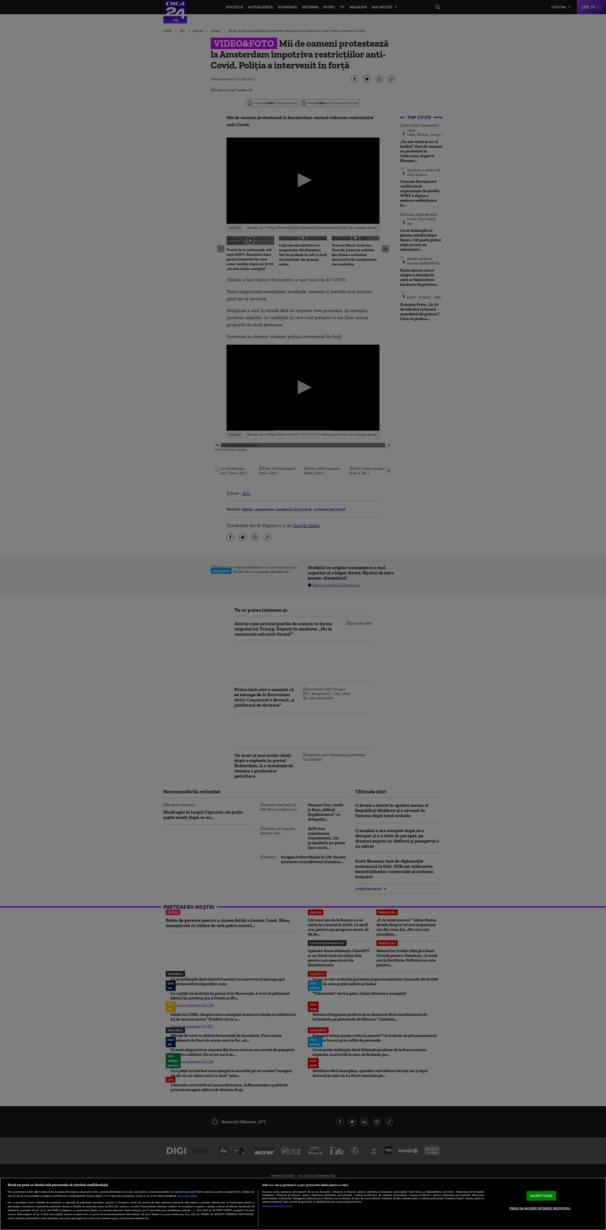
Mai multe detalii (187, 1195)
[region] (303, 1204)
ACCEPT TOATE (541, 1196)
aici (193, 1210)
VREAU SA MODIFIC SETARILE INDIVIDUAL (539, 1208)
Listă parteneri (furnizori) (277, 1206)
